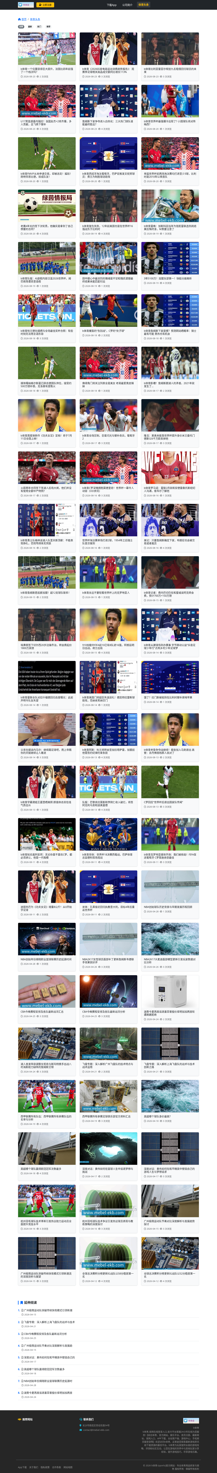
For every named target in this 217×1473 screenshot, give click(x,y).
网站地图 (68, 1467)
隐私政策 (45, 1467)
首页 (24, 19)
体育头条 (144, 4)
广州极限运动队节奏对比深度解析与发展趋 (48, 1345)
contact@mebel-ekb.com (96, 1429)
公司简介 (127, 5)
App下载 (22, 1467)
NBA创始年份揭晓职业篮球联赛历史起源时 (48, 1381)
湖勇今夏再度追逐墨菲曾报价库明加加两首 (48, 1393)
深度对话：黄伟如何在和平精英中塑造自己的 (49, 1357)
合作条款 (56, 1467)
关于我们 (33, 1467)
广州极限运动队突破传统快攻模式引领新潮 (48, 1310)
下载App (112, 5)
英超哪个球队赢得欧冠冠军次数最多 (44, 1369)
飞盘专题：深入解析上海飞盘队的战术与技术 (49, 1322)
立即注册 (47, 4)
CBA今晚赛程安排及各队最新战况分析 (45, 1334)
